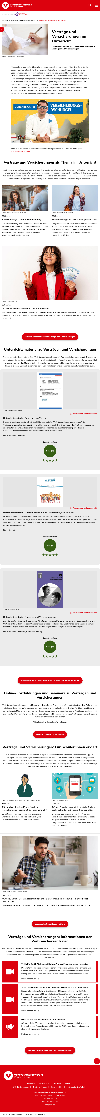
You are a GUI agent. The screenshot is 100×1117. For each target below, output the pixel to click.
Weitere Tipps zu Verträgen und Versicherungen (50, 1050)
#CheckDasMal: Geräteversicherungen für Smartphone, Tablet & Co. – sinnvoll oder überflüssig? (45, 898)
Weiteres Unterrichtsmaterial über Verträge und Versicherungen (50, 680)
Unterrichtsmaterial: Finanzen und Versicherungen (29, 617)
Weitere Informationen (20, 151)
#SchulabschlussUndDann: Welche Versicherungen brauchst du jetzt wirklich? (24, 807)
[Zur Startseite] (17, 5)
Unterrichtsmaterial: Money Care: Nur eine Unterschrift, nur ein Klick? (39, 512)
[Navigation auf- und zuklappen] (96, 5)
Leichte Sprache (40, 1087)
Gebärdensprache (22, 1087)
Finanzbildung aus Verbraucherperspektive (74, 218)
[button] (50, 122)
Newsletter (57, 1083)
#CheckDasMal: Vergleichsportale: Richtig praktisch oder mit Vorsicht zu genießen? (73, 807)
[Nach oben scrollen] (97, 1061)
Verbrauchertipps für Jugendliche (50, 924)
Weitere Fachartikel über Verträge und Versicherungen (50, 336)
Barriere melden (56, 1087)
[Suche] (89, 5)
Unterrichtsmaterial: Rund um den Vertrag (25, 418)
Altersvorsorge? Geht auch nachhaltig (21, 218)
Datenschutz (44, 1083)
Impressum (31, 1083)
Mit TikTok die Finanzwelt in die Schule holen (25, 307)
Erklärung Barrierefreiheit (75, 1087)
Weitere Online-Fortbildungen (50, 734)
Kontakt (68, 1083)
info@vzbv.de (50, 1105)
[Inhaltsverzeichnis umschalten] (2, 29)
